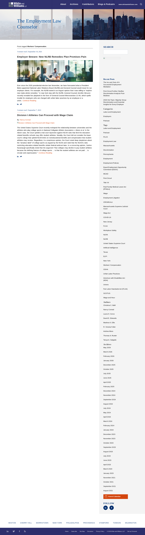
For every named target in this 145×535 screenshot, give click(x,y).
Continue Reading (29, 101)
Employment (108, 159)
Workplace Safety (109, 230)
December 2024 (109, 391)
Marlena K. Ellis (109, 322)
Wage (105, 193)
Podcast (106, 121)
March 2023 (107, 469)
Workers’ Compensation (112, 265)
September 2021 (109, 486)
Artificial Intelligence (110, 248)
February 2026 (108, 356)
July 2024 (107, 408)
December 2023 (109, 434)
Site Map (82, 531)
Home (67, 531)
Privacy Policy (100, 531)
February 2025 (108, 386)
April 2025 (107, 382)
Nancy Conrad (25, 120)
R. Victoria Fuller (109, 327)
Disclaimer (90, 531)
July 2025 (107, 373)
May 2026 (107, 347)
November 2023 (109, 438)
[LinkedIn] (105, 509)
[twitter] (14, 531)
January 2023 (108, 473)
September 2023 (109, 447)
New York (106, 261)
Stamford (104, 523)
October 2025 (108, 369)
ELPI (105, 256)
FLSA (105, 226)
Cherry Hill (26, 523)
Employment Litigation (111, 198)
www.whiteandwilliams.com (128, 4)
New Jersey (107, 222)
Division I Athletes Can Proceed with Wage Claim (45, 115)
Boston (12, 523)
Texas (105, 252)
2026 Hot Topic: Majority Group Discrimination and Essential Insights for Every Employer (114, 102)
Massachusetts (109, 145)
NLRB (105, 239)
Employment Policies (111, 163)
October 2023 (108, 443)
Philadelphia (72, 523)
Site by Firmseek (132, 531)
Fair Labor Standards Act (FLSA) (115, 289)
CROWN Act (108, 202)
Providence (89, 523)
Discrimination (108, 150)
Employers (107, 116)
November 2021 (109, 478)
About (63, 4)
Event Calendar (114, 496)
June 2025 (107, 378)
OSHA (105, 269)
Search (108, 47)
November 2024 (109, 395)
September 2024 (109, 399)
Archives (74, 4)
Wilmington (131, 523)
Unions (106, 284)
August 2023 (108, 451)
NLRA (105, 235)
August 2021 (108, 490)
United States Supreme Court (114, 243)
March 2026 (107, 352)
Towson (117, 523)
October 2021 (108, 482)
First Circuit (107, 178)
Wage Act (106, 213)
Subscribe (74, 531)
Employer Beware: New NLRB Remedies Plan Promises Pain (51, 56)
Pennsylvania (108, 154)
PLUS (105, 137)
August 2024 (108, 404)
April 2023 (107, 464)
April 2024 (107, 417)
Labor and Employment (112, 112)
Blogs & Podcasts (106, 4)
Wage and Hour (109, 298)
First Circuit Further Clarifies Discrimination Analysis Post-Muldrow (114, 93)
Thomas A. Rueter (110, 335)
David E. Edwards (110, 318)
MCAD (105, 174)
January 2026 (108, 360)
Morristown (42, 523)
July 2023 (107, 456)
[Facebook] (111, 509)
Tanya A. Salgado (109, 340)
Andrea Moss (108, 331)
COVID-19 (107, 217)
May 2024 (107, 412)
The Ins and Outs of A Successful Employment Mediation (112, 84)
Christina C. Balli (109, 305)
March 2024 (107, 421)
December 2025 (109, 365)
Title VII (106, 182)
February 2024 (108, 425)
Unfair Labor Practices (111, 274)
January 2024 (108, 430)
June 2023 (107, 460)
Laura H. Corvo (109, 314)
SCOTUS (106, 293)
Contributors (88, 4)
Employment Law (109, 141)
